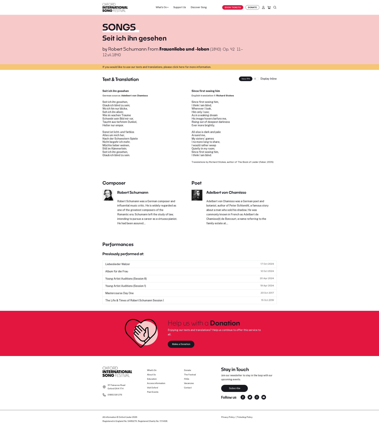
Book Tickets (233, 7)
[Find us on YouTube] (263, 396)
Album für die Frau (116, 271)
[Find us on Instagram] (256, 396)
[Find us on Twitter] (250, 396)
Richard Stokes (225, 95)
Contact (188, 387)
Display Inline (268, 78)
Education (152, 379)
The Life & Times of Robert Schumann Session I (134, 300)
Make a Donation (181, 344)
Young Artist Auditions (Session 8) (126, 278)
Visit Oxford (152, 387)
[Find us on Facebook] (242, 396)
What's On (151, 370)
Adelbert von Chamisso (134, 95)
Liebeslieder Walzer (117, 264)
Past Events (152, 392)
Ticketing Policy (244, 417)
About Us (151, 374)
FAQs (186, 379)
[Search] (275, 7)
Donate (252, 7)
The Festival (190, 374)
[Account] (263, 7)
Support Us (179, 7)
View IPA (245, 79)
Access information (156, 383)
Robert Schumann (127, 49)
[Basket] (269, 7)
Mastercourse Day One (119, 293)
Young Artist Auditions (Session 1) (125, 285)
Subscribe (234, 388)
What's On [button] (161, 7)
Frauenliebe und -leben (184, 49)
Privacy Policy (228, 417)
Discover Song (199, 7)
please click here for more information (187, 67)
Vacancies (189, 383)
